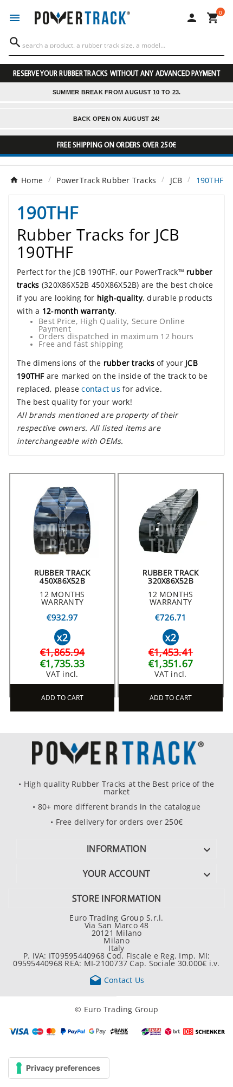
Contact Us (117, 980)
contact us (100, 388)
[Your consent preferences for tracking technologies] (59, 1068)
